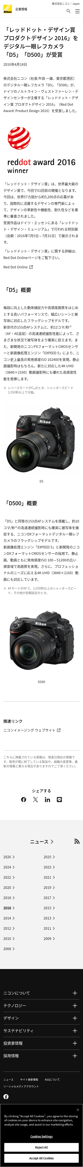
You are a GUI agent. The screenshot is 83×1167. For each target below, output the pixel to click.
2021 (47, 877)
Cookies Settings (41, 1136)
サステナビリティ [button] (18, 1030)
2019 (47, 887)
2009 (47, 938)
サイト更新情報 (29, 1079)
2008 (7, 948)
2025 (47, 856)
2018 (7, 897)
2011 (47, 928)
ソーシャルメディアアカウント (21, 1086)
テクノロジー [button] (14, 1005)
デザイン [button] (11, 1018)
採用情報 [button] (11, 1055)
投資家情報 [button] (13, 1043)
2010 (7, 938)
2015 (47, 907)
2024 (7, 867)
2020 (7, 887)
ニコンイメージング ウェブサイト (29, 730)
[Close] (78, 1109)
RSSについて (52, 1079)
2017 (47, 897)
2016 (7, 907)
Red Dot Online (15, 266)
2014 (7, 918)
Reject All (41, 1147)
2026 (7, 856)
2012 (7, 928)
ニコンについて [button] (16, 993)
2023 (47, 867)
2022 (7, 877)
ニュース (39, 841)
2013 (47, 918)
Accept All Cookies (41, 1158)
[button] (68, 11)
